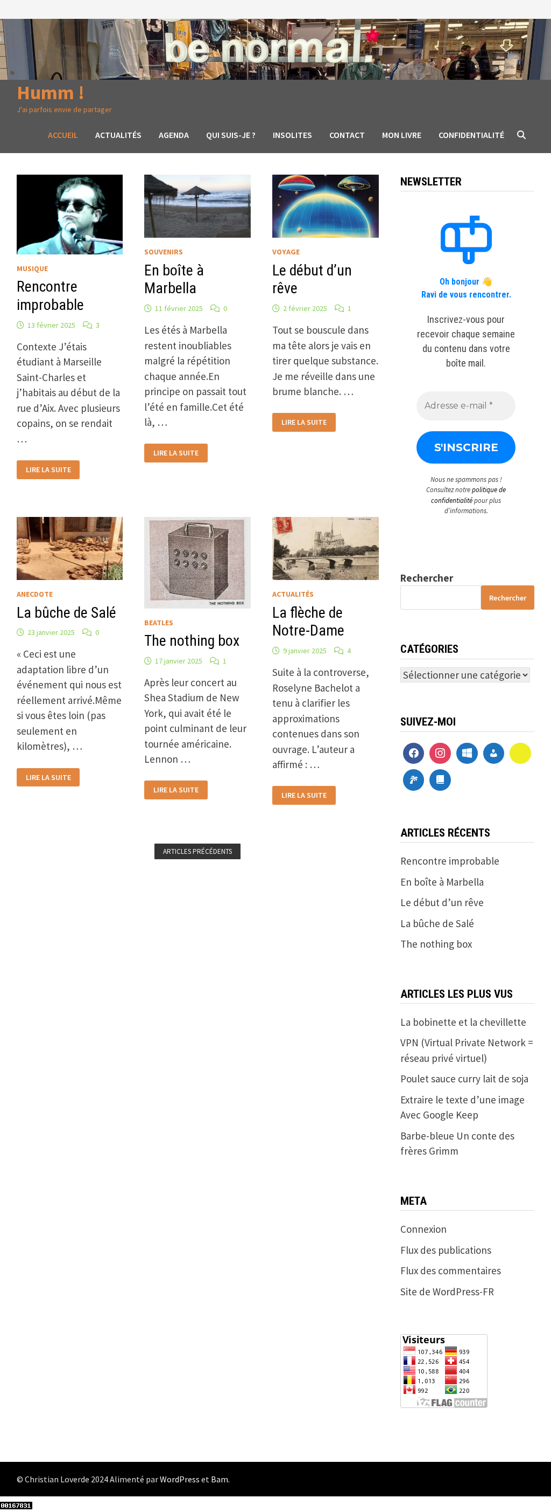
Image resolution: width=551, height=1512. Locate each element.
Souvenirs (163, 252)
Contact (347, 134)
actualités (293, 594)
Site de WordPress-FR (447, 1291)
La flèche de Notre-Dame (308, 622)
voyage (286, 252)
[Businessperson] (494, 753)
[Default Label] (467, 753)
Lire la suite (48, 468)
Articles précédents (197, 851)
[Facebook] (413, 753)
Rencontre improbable (50, 296)
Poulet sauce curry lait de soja (464, 1078)
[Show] (520, 753)
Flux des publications (445, 1250)
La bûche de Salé (66, 613)
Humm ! (50, 92)
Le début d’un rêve (442, 902)
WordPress (180, 1479)
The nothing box (191, 641)
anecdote (35, 594)
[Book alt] (440, 780)
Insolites (292, 134)
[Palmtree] (413, 780)
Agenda (174, 134)
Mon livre (401, 134)
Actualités (118, 134)
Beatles (158, 622)
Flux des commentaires (450, 1270)
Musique (32, 268)
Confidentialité (471, 134)
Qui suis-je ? (231, 134)
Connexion (423, 1229)
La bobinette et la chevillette (463, 1022)
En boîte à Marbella (174, 279)
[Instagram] (440, 753)
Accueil (63, 134)
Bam (219, 1479)
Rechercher (426, 577)
